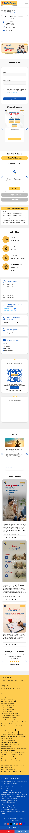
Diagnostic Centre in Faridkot (12, 794)
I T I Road (21, 680)
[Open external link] (14, 828)
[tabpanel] (14, 49)
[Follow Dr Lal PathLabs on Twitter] (11, 823)
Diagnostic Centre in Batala (13, 785)
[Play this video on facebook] (14, 501)
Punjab (6, 322)
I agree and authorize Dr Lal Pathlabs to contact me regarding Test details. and (16, 91)
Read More (9, 468)
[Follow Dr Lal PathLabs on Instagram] (17, 823)
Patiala (17, 322)
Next (26, 129)
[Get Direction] (15, 310)
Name (4, 72)
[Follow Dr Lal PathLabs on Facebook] (5, 823)
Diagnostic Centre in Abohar (8, 781)
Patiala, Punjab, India (8, 310)
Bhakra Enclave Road (12, 680)
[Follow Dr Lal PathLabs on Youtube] (20, 823)
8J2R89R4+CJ (6, 308)
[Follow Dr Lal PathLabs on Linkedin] (14, 823)
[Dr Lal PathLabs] (9, 3)
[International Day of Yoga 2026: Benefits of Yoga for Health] (14, 442)
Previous (2, 129)
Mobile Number (7, 80)
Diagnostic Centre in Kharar (13, 811)
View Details (14, 139)
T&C (7, 92)
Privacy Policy (14, 92)
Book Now (14, 188)
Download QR (14, 387)
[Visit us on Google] (8, 823)
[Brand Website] (23, 823)
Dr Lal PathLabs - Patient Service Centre (14, 657)
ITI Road (3, 680)
